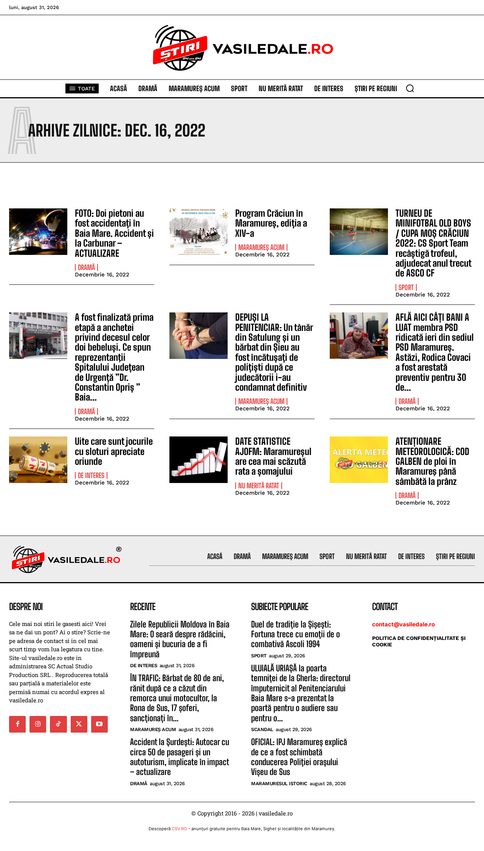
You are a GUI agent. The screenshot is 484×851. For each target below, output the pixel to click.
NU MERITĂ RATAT (258, 485)
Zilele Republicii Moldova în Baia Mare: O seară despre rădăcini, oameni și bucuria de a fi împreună (180, 639)
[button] (410, 88)
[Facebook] (17, 724)
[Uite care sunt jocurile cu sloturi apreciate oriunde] (38, 459)
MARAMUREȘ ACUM (261, 247)
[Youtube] (99, 724)
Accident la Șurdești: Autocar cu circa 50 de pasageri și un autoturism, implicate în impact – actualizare (179, 757)
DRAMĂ (86, 267)
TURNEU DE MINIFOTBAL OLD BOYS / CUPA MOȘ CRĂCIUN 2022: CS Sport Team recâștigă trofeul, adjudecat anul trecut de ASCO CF (434, 243)
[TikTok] (58, 724)
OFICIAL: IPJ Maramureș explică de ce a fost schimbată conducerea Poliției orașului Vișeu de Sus (299, 757)
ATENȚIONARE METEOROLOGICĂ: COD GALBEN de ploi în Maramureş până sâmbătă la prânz (432, 461)
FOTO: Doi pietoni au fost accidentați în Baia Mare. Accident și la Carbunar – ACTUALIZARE (114, 233)
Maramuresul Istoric (279, 783)
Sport (406, 287)
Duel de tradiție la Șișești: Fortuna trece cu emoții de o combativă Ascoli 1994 (295, 634)
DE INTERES (91, 475)
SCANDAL (262, 729)
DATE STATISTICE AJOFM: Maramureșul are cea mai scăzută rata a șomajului (273, 456)
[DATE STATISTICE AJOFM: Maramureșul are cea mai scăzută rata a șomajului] (198, 459)
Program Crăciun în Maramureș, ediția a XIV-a (271, 223)
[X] (79, 724)
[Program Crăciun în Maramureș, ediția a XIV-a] (198, 231)
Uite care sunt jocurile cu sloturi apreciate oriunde (114, 451)
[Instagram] (37, 724)
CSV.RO (179, 828)
